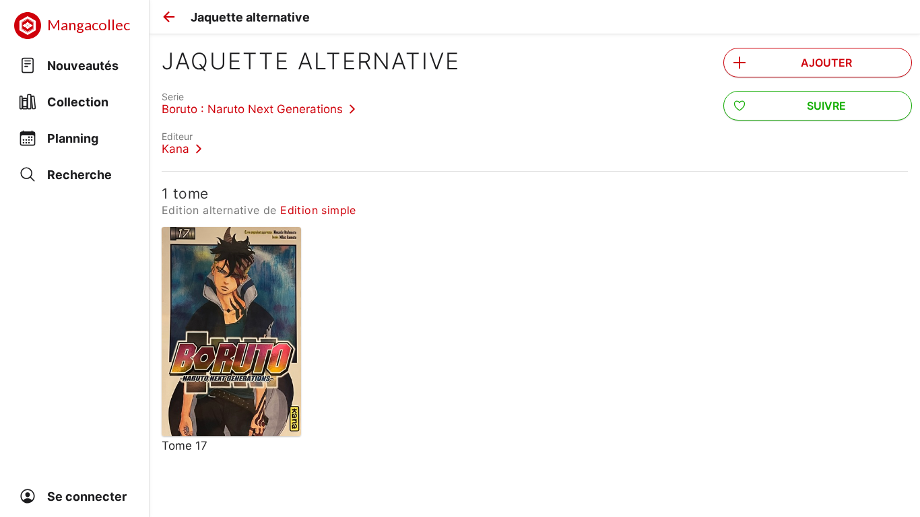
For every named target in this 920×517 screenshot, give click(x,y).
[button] (169, 16)
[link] (259, 103)
